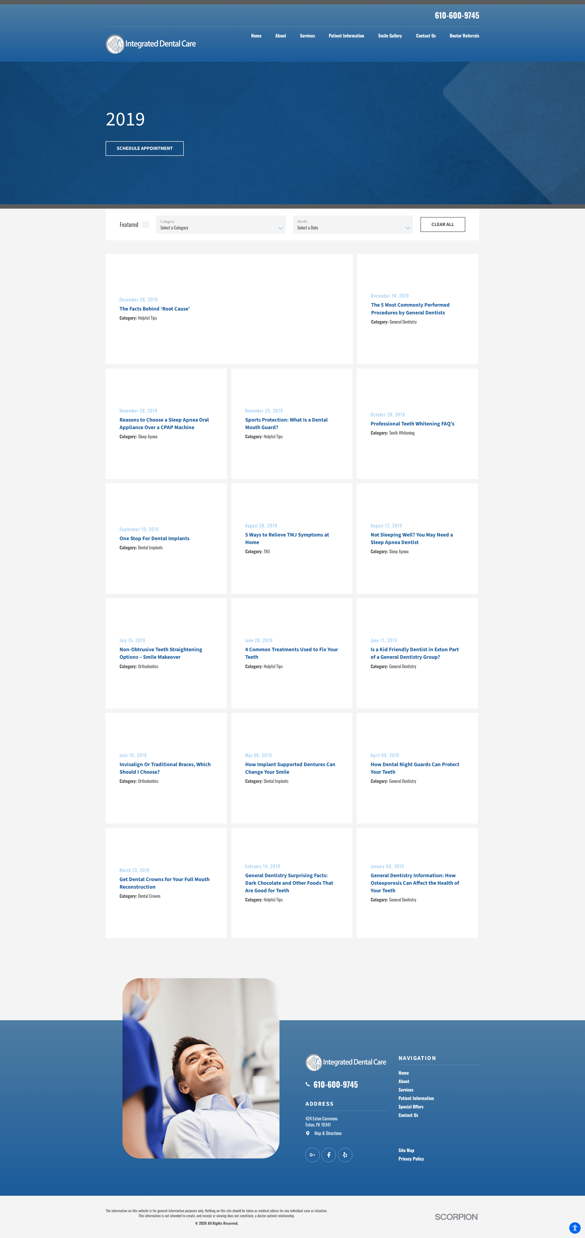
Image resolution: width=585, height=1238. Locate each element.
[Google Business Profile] (312, 1155)
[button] (575, 1228)
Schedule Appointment (145, 148)
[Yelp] (345, 1155)
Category (167, 221)
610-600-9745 (457, 15)
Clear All (442, 224)
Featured (129, 224)
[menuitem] (256, 35)
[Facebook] (329, 1155)
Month (302, 221)
